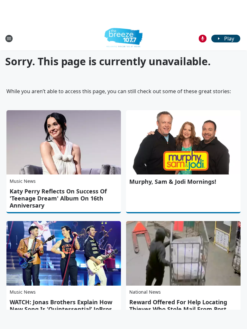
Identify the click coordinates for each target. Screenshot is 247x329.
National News (145, 292)
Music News (23, 181)
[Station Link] (124, 38)
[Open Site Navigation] (9, 38)
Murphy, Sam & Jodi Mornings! (172, 181)
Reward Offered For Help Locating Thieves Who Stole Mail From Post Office (178, 309)
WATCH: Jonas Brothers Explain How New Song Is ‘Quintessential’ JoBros (61, 305)
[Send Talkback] (202, 38)
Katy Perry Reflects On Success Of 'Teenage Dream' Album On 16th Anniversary (58, 198)
